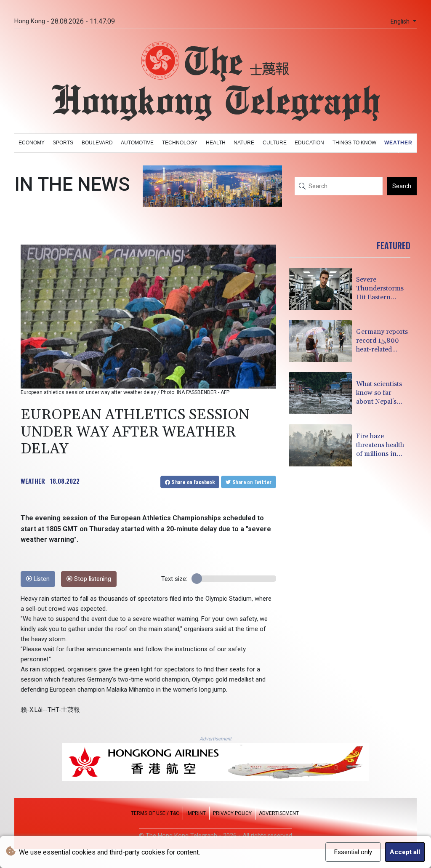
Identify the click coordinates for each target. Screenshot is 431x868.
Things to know (354, 143)
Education (309, 143)
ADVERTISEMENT (279, 813)
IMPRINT (196, 813)
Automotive (137, 143)
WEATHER (33, 480)
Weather (398, 143)
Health (216, 143)
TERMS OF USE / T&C (155, 813)
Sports (63, 143)
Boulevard (97, 143)
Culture (275, 143)
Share (192, 481)
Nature (244, 143)
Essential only (353, 852)
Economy (32, 143)
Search (401, 186)
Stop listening (91, 579)
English (401, 21)
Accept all (405, 852)
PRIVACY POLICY (232, 813)
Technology (179, 143)
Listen (41, 579)
